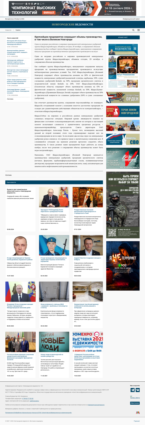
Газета (18, 30)
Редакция (137, 421)
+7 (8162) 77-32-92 (27, 398)
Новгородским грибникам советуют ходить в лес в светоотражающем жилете (16, 62)
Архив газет (123, 37)
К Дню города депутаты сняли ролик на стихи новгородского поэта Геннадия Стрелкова (16, 81)
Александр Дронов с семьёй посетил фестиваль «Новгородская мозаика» (18, 91)
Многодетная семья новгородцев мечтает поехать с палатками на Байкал (17, 71)
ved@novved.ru (34, 401)
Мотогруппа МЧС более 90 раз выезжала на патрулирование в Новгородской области (17, 42)
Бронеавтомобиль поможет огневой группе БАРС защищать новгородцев (17, 52)
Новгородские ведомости (96, 405)
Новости (8, 30)
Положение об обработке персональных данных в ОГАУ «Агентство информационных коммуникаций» (38, 412)
